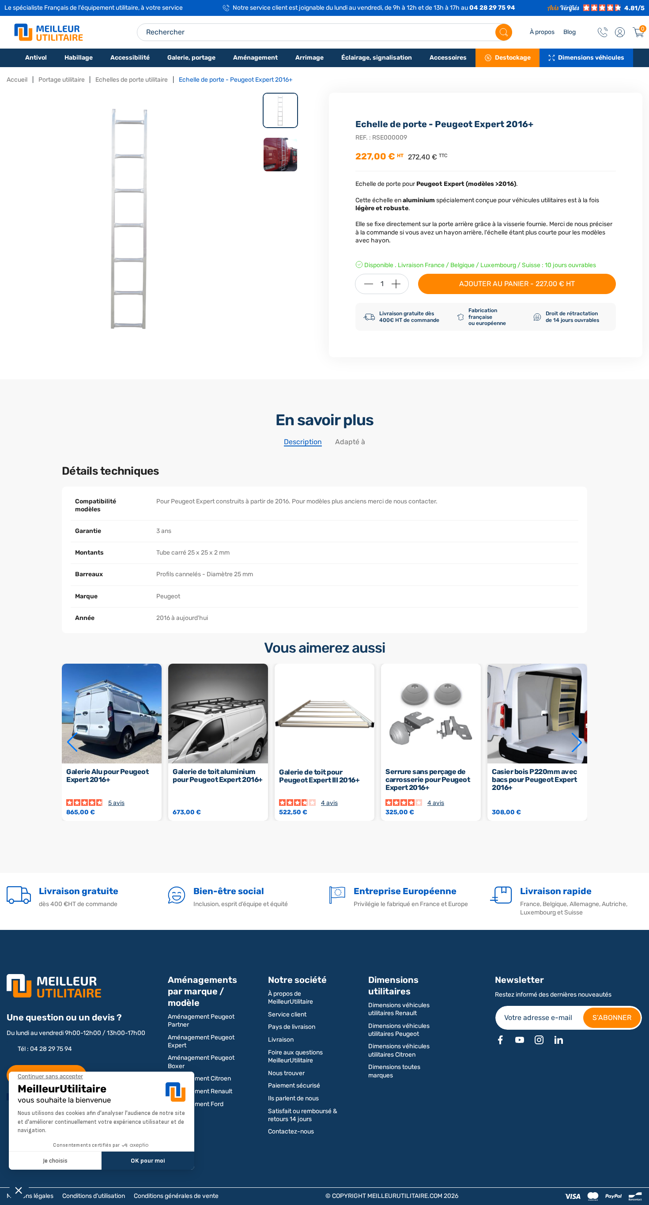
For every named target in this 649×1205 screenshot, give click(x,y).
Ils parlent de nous (293, 1098)
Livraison (281, 1039)
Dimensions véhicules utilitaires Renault (399, 1009)
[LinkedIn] (558, 1040)
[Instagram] (539, 1040)
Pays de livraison (291, 1027)
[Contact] (602, 32)
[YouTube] (519, 1040)
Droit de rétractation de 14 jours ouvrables (572, 316)
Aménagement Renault (200, 1091)
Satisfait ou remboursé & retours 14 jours (302, 1115)
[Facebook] (500, 1040)
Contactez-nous (291, 1131)
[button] (620, 32)
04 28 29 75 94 (492, 7)
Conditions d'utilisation (93, 1196)
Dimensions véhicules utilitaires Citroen (399, 1050)
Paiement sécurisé (294, 1085)
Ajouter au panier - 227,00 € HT (517, 284)
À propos (542, 32)
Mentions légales (30, 1196)
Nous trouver (286, 1073)
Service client (287, 1014)
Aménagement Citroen (199, 1078)
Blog (569, 32)
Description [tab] (303, 442)
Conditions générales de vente (176, 1196)
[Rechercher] (503, 32)
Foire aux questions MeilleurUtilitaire (295, 1056)
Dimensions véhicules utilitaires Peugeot (399, 1030)
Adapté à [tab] (350, 442)
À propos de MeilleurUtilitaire (290, 997)
